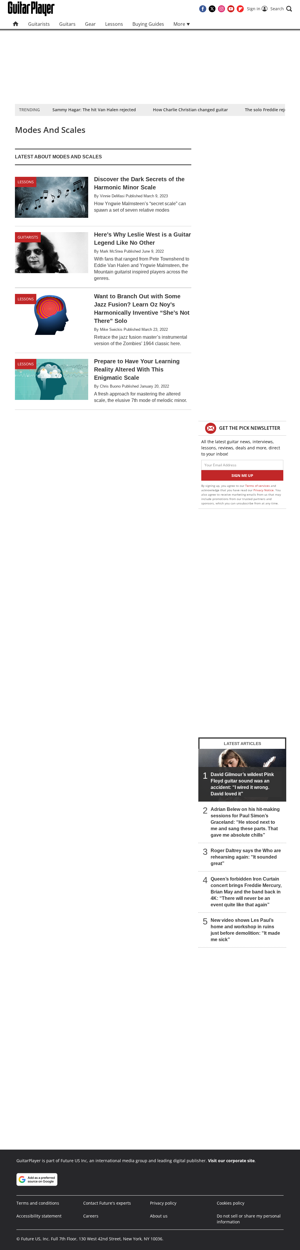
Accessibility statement (39, 1216)
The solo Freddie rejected (270, 109)
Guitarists (39, 24)
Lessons (114, 24)
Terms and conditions (37, 1203)
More (179, 24)
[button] (281, 9)
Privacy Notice (263, 490)
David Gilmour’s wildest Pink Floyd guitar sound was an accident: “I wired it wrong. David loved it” (242, 784)
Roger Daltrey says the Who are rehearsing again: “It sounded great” (246, 857)
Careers (90, 1216)
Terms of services (258, 486)
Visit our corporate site (231, 1160)
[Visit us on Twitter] (212, 8)
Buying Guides (148, 24)
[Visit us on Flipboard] (240, 8)
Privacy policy (163, 1203)
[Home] (15, 24)
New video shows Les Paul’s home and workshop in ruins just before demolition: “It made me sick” (245, 930)
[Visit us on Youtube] (230, 8)
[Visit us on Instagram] (221, 8)
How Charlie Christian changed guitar (190, 109)
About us (159, 1216)
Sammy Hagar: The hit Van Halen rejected (94, 109)
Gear (90, 24)
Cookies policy (230, 1203)
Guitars (67, 24)
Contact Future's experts (107, 1203)
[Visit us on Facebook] (202, 8)
